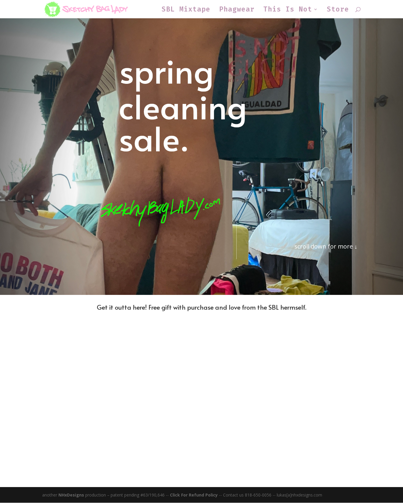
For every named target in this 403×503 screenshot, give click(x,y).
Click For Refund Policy (194, 495)
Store (338, 10)
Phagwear (237, 10)
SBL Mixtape (186, 10)
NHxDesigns (71, 495)
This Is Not (287, 10)
